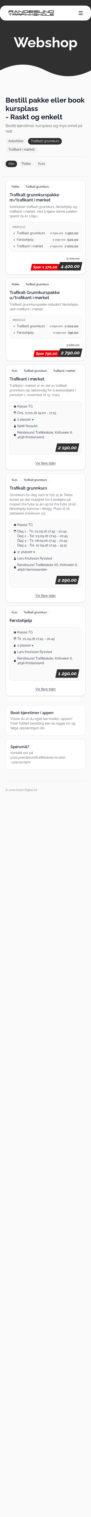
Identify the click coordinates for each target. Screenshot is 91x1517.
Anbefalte (15, 141)
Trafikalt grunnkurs (45, 141)
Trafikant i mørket (21, 149)
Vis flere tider (45, 463)
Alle (11, 164)
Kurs (41, 164)
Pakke (26, 164)
